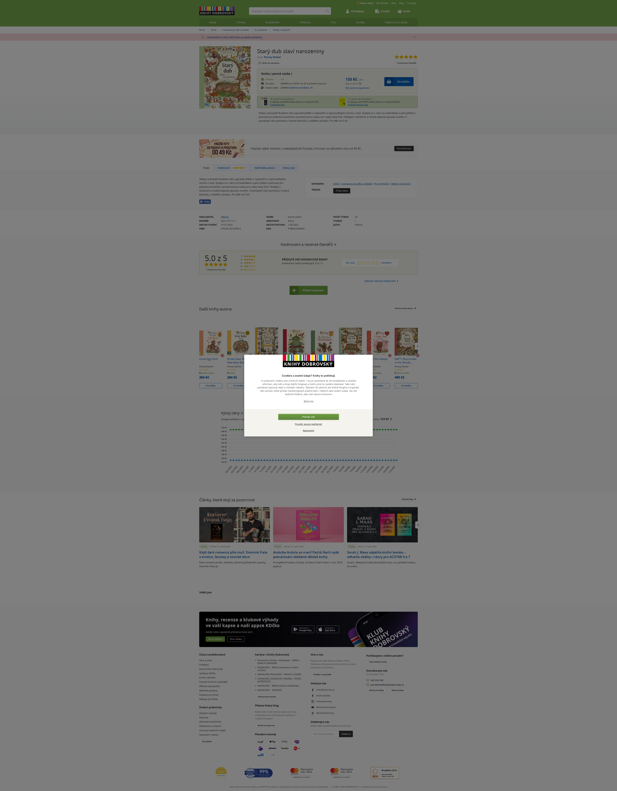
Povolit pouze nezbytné (308, 424)
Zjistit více (308, 401)
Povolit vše (308, 416)
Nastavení (308, 430)
